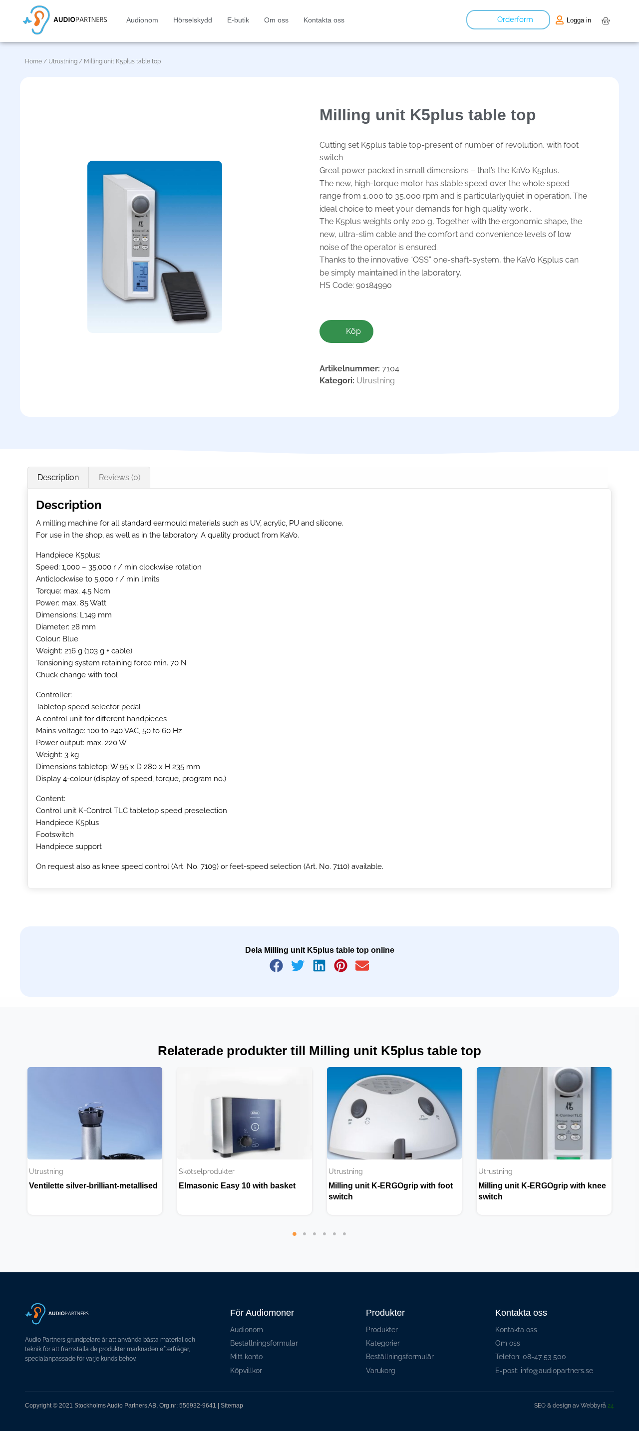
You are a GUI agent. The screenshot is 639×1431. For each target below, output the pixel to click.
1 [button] (295, 1249)
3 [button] (315, 1249)
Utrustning (62, 61)
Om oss (276, 20)
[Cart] (605, 20)
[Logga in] (559, 19)
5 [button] (334, 1249)
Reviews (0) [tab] (119, 477)
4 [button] (324, 1249)
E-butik (238, 20)
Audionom (142, 20)
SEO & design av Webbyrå (574, 1405)
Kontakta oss (324, 20)
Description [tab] (58, 477)
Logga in (579, 20)
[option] (95, 1140)
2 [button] (305, 1249)
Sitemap (232, 1405)
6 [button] (344, 1249)
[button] (277, 965)
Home (33, 61)
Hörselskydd (192, 20)
